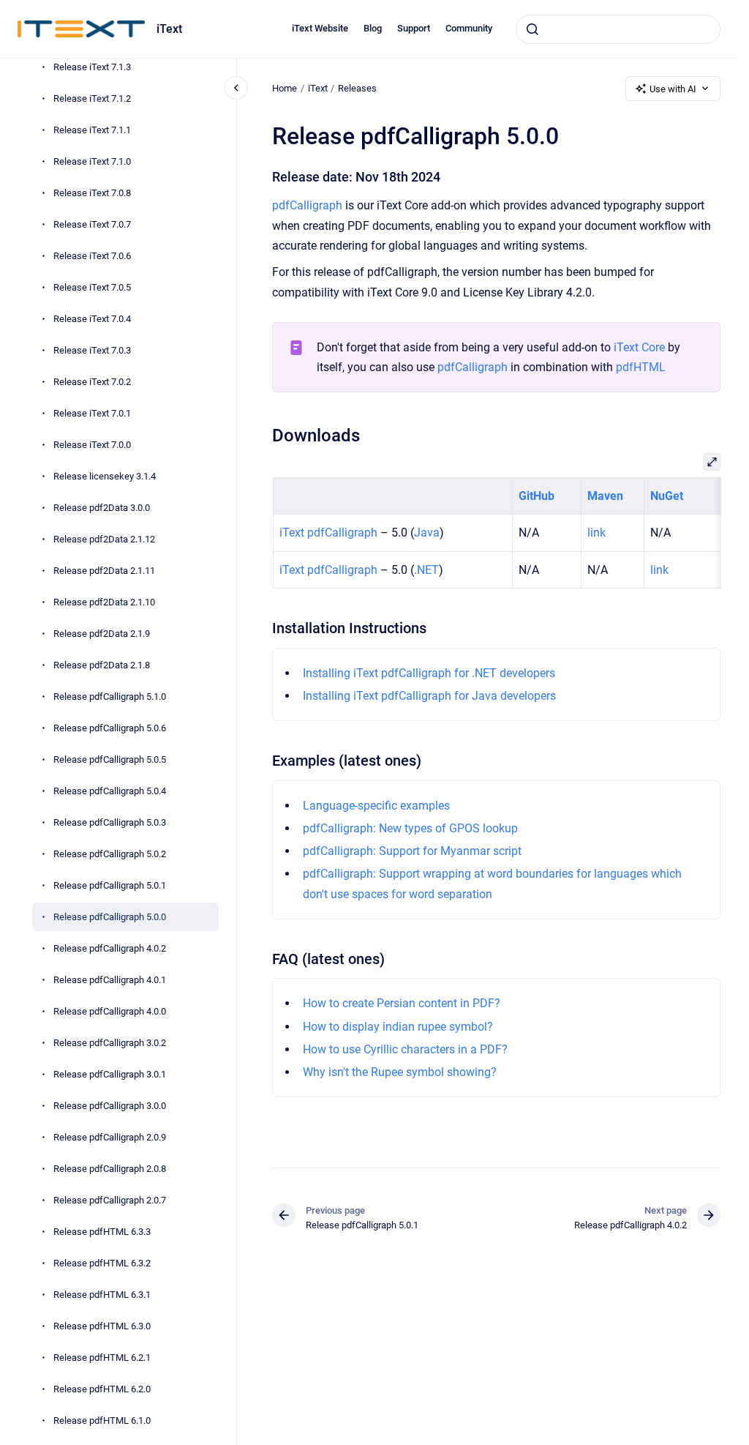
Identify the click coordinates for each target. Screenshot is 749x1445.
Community (468, 28)
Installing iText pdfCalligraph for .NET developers (429, 673)
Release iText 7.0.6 (92, 255)
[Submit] (532, 29)
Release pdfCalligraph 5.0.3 (109, 822)
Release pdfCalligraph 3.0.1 (109, 1074)
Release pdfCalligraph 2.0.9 (109, 1137)
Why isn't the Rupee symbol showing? (400, 1072)
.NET (425, 570)
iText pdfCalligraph (328, 532)
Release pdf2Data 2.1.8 (101, 665)
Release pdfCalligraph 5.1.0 (109, 696)
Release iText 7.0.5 (92, 287)
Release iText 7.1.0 (92, 161)
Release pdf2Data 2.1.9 (101, 633)
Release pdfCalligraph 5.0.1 (109, 885)
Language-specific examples (376, 806)
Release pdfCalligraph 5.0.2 (109, 853)
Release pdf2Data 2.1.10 (104, 602)
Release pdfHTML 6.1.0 (102, 1420)
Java (426, 532)
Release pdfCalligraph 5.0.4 (109, 790)
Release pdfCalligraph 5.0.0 (109, 916)
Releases (357, 88)
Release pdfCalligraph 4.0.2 (109, 948)
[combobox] (618, 29)
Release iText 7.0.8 (92, 192)
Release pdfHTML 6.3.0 (102, 1326)
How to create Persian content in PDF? (401, 1003)
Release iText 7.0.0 (92, 444)
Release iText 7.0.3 (92, 350)
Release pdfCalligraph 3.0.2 (109, 1042)
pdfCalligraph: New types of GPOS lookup (410, 828)
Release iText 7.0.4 (92, 318)
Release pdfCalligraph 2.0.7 (109, 1200)
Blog (373, 28)
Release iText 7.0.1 (92, 413)
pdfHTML (641, 367)
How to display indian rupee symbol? (398, 1027)
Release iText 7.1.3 (92, 66)
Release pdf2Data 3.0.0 (101, 507)
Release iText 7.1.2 (92, 98)
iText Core (639, 347)
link (596, 532)
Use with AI (673, 88)
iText (169, 29)
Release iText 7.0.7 (92, 224)
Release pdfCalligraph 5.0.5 (109, 759)
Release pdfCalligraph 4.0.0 (109, 1011)
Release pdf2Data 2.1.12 (104, 539)
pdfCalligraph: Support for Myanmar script (412, 851)
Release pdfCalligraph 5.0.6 (109, 727)
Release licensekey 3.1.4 (104, 476)
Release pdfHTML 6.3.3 (102, 1231)
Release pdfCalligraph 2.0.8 (109, 1168)
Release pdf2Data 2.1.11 (104, 570)
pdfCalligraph (307, 205)
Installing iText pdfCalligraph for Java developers (429, 696)
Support (413, 28)
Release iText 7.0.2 (92, 381)
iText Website (320, 28)
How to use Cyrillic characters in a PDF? (405, 1049)
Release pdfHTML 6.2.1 (102, 1357)
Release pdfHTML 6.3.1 (102, 1294)
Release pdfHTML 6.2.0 (102, 1389)
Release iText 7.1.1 (92, 129)
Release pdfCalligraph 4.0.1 (109, 979)
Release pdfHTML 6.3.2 (102, 1263)
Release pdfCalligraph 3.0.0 (109, 1105)
